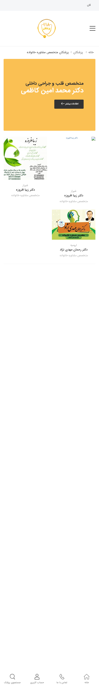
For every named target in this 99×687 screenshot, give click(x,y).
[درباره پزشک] (66, 180)
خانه (91, 52)
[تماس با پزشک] (81, 180)
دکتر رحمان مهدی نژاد (73, 249)
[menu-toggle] (92, 28)
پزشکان (77, 52)
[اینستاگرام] (73, 180)
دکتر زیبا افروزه (73, 195)
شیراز (73, 191)
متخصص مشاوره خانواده (74, 201)
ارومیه (73, 245)
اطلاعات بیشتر (71, 104)
